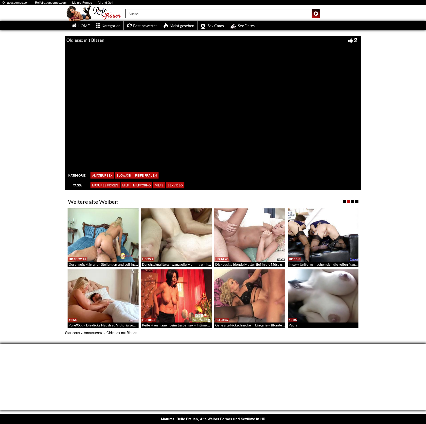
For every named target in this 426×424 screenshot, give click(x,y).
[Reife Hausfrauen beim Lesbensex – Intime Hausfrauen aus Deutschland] (176, 296)
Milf (125, 185)
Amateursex (102, 175)
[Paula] (323, 296)
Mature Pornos (82, 2)
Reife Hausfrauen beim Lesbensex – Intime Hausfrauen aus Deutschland (196, 325)
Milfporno (142, 185)
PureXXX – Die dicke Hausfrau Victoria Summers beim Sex (113, 325)
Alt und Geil (105, 2)
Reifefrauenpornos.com (51, 2)
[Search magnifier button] (316, 13)
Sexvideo (175, 185)
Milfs (159, 185)
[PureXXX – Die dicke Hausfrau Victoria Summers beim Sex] (103, 296)
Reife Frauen (146, 175)
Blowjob (124, 175)
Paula (293, 325)
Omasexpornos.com (15, 2)
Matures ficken (105, 185)
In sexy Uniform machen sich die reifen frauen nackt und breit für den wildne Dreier (352, 264)
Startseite (72, 332)
